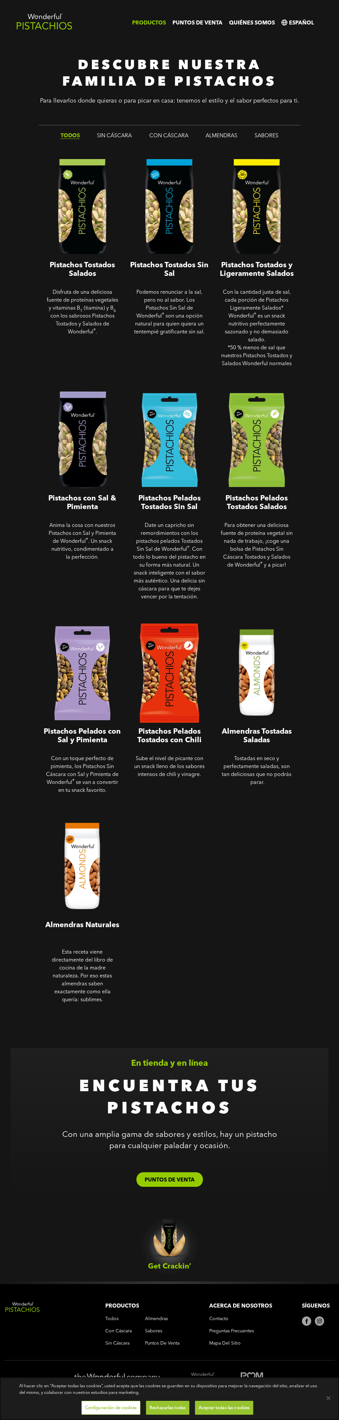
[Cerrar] (328, 1398)
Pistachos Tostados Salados (76, 150)
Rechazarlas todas (168, 1407)
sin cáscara (114, 135)
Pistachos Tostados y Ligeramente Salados (241, 154)
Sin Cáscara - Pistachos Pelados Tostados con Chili (169, 621)
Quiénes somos (252, 22)
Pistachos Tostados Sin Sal (161, 150)
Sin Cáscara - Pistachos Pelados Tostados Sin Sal (169, 387)
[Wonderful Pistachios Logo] (44, 28)
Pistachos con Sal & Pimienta (78, 383)
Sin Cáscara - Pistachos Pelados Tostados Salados (256, 387)
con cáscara (168, 135)
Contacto (218, 1318)
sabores (266, 135)
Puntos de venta (197, 22)
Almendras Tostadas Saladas (252, 616)
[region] (169, 1398)
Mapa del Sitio (225, 1343)
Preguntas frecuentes (231, 1331)
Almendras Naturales (67, 810)
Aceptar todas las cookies (224, 1407)
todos (70, 135)
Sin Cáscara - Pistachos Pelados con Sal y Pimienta (81, 621)
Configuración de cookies (111, 1407)
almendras (221, 135)
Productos (149, 22)
